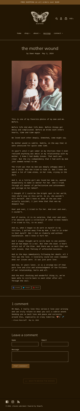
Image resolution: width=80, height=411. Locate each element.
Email (44, 340)
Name (14, 340)
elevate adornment (19, 406)
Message (15, 350)
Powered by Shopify (35, 406)
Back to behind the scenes (41, 381)
